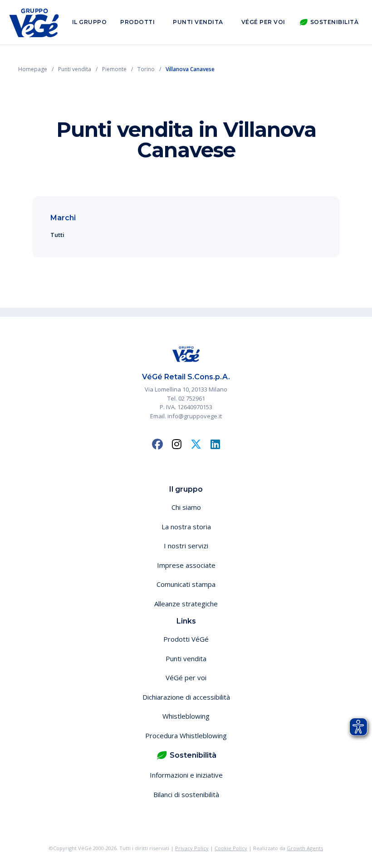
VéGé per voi (263, 22)
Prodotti (137, 22)
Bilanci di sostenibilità (186, 794)
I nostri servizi (186, 545)
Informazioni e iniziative (186, 774)
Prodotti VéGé (186, 638)
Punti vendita (198, 22)
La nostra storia (186, 526)
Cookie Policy (231, 848)
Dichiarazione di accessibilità (186, 697)
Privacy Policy (192, 848)
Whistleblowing (186, 716)
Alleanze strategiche (186, 603)
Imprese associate (186, 565)
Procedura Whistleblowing (186, 735)
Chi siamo (186, 507)
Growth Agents (305, 848)
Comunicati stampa (186, 584)
